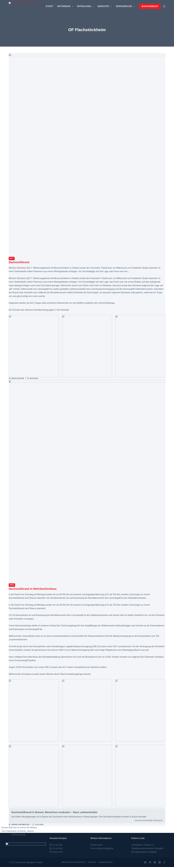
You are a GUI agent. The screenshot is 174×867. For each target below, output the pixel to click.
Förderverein (96, 845)
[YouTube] (160, 862)
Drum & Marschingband (101, 848)
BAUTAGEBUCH (150, 6)
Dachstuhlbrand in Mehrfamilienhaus (33, 588)
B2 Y (11, 258)
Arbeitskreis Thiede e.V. (142, 845)
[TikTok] (164, 862)
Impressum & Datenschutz (74, 862)
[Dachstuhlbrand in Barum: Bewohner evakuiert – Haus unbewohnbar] (87, 815)
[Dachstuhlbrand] (87, 155)
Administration (106, 862)
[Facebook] (150, 862)
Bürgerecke (124, 6)
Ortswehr (63, 6)
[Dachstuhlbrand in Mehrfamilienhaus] (87, 481)
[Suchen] (164, 6)
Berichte (103, 6)
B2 (51, 845)
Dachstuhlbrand (19, 262)
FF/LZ (12, 585)
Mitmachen (84, 6)
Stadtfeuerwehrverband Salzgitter (147, 848)
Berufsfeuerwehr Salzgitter (144, 852)
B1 (51, 852)
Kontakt (92, 862)
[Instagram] (155, 862)
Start (49, 6)
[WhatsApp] (145, 862)
